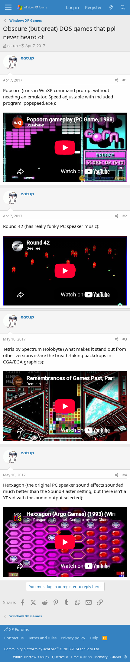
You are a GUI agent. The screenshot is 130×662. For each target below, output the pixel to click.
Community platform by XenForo (52, 649)
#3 (124, 339)
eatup (12, 45)
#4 (124, 475)
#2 (124, 216)
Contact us (14, 638)
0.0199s (86, 656)
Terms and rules (42, 638)
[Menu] (8, 7)
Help (94, 638)
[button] (125, 656)
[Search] (123, 7)
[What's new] (111, 7)
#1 (124, 80)
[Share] (116, 80)
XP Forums (18, 629)
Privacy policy (73, 638)
